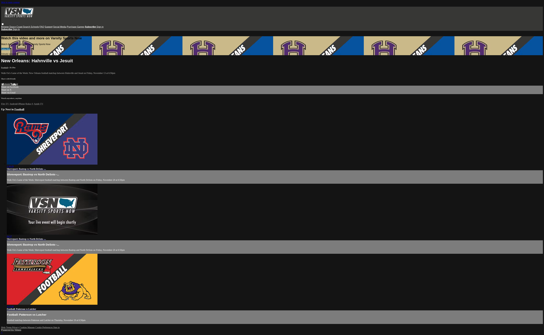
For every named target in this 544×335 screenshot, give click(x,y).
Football (4, 68)
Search (27, 27)
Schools (35, 27)
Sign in (100, 27)
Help (3, 327)
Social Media (59, 27)
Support (49, 27)
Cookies (23, 327)
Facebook (5, 84)
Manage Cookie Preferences (40, 327)
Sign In (16, 29)
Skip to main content (10, 2)
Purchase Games (75, 27)
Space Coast (16, 27)
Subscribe (5, 49)
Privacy (16, 327)
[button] (3, 24)
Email (15, 84)
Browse (5, 27)
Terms (9, 327)
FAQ (42, 27)
